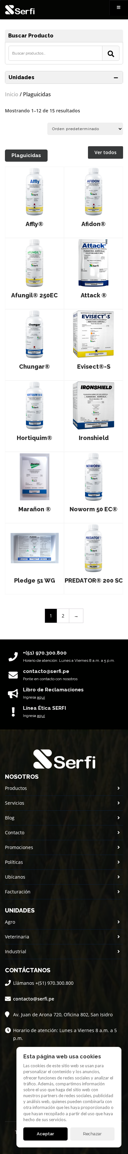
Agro (10, 922)
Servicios (14, 803)
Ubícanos (15, 877)
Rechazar (92, 1133)
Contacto (14, 832)
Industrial (15, 951)
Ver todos (106, 152)
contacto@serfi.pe (33, 999)
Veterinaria (17, 937)
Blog (9, 818)
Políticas (14, 862)
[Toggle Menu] (118, 8)
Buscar (110, 53)
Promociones (19, 847)
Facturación (18, 892)
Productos (16, 788)
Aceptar (45, 1133)
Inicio (11, 94)
